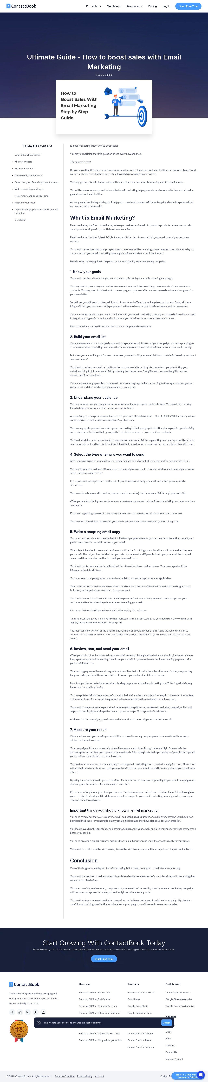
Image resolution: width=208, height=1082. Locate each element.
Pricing (152, 6)
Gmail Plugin (134, 999)
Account (99, 1076)
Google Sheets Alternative (179, 999)
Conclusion (20, 220)
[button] (94, 6)
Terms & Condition (65, 1076)
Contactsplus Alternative (178, 992)
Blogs (168, 1038)
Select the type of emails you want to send (36, 182)
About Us (170, 1045)
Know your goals (23, 161)
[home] (21, 6)
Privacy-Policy (84, 1076)
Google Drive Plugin (138, 1006)
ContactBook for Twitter (140, 1040)
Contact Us (171, 1052)
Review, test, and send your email (32, 196)
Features (170, 1025)
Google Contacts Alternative (180, 1006)
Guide (169, 1031)
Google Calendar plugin (140, 1013)
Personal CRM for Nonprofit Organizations (100, 1040)
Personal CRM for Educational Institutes (99, 1013)
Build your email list (25, 168)
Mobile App (114, 6)
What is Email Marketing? (28, 155)
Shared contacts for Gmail (141, 992)
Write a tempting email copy (29, 189)
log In (166, 6)
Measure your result (25, 202)
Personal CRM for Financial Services (98, 1006)
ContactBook (22, 1076)
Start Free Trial (188, 6)
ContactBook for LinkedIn (141, 1033)
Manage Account (174, 1059)
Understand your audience (28, 175)
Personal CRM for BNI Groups (94, 999)
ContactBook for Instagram (141, 1047)
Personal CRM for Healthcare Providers (99, 1033)
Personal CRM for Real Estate (94, 992)
